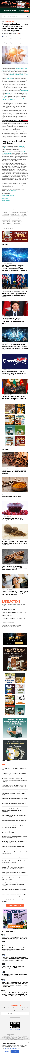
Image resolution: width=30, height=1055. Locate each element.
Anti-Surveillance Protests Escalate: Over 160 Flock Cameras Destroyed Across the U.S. (14, 836)
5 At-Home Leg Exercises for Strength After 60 (13, 857)
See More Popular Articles (15, 905)
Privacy (8, 1034)
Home (3, 21)
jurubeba (3, 41)
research (14, 43)
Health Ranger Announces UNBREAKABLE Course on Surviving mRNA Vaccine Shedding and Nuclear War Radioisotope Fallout (15, 958)
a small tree (10, 78)
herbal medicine (23, 39)
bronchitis (26, 95)
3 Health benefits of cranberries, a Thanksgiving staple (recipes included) (14, 519)
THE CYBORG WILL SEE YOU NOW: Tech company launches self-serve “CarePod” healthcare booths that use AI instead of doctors (15, 347)
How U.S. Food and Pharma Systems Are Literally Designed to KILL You (13, 967)
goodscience (17, 39)
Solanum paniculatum (21, 43)
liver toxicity (14, 219)
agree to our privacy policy (12, 1048)
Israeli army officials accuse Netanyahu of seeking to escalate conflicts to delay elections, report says (14, 774)
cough (5, 96)
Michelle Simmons (11, 33)
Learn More (6, 1051)
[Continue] (27, 1013)
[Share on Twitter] (7, 36)
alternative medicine (8, 38)
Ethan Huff (10, 394)
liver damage (11, 41)
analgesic (15, 38)
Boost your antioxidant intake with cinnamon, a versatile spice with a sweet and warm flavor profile (14, 567)
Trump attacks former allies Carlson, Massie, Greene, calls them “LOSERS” (13, 826)
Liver (7, 41)
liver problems (24, 90)
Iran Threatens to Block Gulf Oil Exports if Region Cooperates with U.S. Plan (14, 816)
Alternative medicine (10, 21)
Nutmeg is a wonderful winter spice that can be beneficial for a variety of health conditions (15, 543)
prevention (9, 43)
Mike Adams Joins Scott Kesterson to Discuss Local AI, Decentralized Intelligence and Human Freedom (15, 949)
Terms (12, 1034)
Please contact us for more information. (10, 626)
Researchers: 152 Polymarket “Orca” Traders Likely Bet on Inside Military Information (14, 842)
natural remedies (22, 42)
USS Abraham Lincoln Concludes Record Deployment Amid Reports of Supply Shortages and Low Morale (14, 780)
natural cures (7, 42)
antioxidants (20, 38)
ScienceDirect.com (6, 200)
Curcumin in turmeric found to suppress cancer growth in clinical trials (14, 495)
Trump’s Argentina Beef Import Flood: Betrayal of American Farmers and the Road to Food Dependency (14, 810)
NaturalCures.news (13, 190)
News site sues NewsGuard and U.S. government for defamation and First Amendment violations (14, 373)
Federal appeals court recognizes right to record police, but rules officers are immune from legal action (14, 793)
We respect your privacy (15, 1017)
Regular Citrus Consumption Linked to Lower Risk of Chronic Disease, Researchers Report (14, 895)
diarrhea (8, 93)
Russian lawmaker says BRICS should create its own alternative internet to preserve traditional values (14, 398)
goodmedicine (10, 39)
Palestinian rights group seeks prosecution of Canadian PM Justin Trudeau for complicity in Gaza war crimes (13, 320)
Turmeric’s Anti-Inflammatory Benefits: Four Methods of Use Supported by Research (13, 847)
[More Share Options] (10, 36)
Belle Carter (10, 263)
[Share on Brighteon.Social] (3, 36)
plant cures (4, 43)
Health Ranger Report (8, 931)
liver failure (16, 41)
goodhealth (4, 39)
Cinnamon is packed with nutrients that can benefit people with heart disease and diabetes (14, 471)
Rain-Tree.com (5, 198)
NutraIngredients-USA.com (8, 195)
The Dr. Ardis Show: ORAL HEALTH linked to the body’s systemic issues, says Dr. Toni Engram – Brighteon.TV (15, 592)
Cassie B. (9, 316)
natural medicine (14, 42)
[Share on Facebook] (5, 36)
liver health (22, 41)
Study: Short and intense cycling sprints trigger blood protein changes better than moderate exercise (13, 884)
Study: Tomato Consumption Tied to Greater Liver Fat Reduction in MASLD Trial (14, 861)
